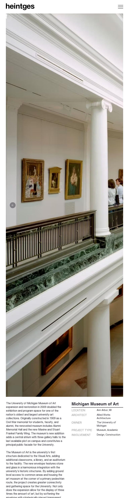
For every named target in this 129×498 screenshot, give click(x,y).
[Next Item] (116, 205)
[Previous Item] (13, 205)
